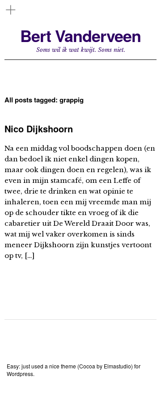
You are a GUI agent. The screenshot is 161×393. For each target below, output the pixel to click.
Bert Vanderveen (80, 35)
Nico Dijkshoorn (38, 128)
